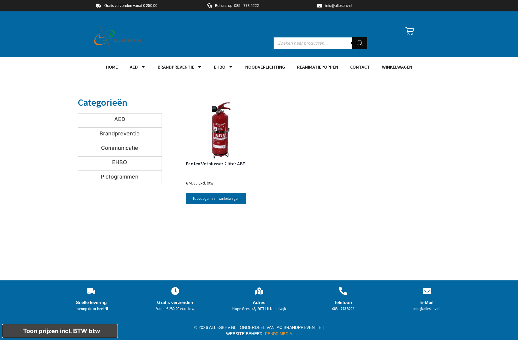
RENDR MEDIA (278, 334)
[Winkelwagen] (409, 31)
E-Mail (426, 302)
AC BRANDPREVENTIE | (300, 327)
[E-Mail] (427, 291)
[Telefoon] (343, 291)
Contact (360, 67)
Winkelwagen (397, 67)
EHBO (219, 67)
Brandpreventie (176, 67)
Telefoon (343, 302)
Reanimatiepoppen (317, 67)
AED (134, 67)
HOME (112, 67)
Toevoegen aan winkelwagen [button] (216, 198)
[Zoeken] (359, 43)
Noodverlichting (265, 67)
